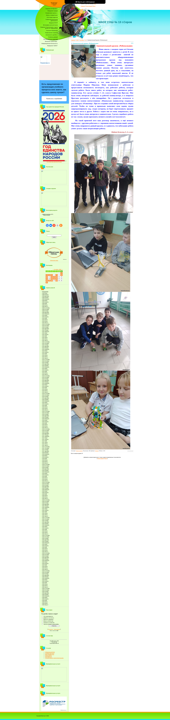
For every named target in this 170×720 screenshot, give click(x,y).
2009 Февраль (45, 299)
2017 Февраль (45, 436)
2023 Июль (45, 550)
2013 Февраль (45, 367)
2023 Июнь (45, 548)
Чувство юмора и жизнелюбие (51, 624)
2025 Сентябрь (46, 588)
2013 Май (44, 371)
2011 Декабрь (45, 346)
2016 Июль (45, 426)
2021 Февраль (45, 507)
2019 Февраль (45, 471)
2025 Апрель (45, 581)
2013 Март (44, 368)
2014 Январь (45, 381)
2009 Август (45, 306)
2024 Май (44, 565)
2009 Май (44, 303)
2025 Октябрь (45, 590)
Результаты (50, 629)
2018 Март (44, 455)
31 (46, 282)
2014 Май (44, 387)
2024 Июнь (45, 566)
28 (56, 280)
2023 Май (44, 547)
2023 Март (44, 544)
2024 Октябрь (45, 572)
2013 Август (45, 374)
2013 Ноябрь (45, 378)
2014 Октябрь (45, 395)
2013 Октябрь (45, 377)
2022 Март (44, 526)
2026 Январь (45, 594)
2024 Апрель (45, 563)
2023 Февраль (45, 542)
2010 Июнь (45, 319)
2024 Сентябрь (46, 570)
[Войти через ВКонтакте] (50, 225)
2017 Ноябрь (45, 449)
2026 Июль (45, 603)
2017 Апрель (45, 439)
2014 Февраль (45, 383)
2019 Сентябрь (46, 482)
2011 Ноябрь (45, 344)
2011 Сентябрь (46, 341)
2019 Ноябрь (45, 485)
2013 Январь (45, 365)
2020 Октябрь (45, 501)
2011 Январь (45, 330)
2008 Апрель (45, 294)
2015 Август (45, 409)
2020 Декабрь (45, 504)
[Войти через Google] (57, 225)
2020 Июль (45, 497)
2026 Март (44, 597)
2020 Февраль (45, 489)
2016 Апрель (45, 421)
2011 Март (44, 333)
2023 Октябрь (45, 554)
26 (51, 280)
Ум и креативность (48, 616)
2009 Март (44, 300)
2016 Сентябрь (46, 429)
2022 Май (44, 529)
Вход (94, 6)
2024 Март (44, 562)
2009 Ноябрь (45, 310)
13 (54, 276)
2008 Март (44, 293)
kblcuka (96, 450)
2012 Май (44, 353)
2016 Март (44, 420)
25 (49, 280)
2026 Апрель (45, 598)
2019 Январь (45, 470)
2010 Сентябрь (46, 324)
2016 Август (45, 427)
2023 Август (45, 551)
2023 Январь (45, 541)
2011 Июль (45, 339)
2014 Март (44, 384)
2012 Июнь (45, 355)
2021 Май (44, 511)
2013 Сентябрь (46, 375)
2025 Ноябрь (45, 591)
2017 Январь (45, 435)
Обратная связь (54, 260)
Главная (83, 6)
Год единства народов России (54, 161)
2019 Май (44, 476)
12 (51, 276)
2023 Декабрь (45, 557)
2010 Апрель (45, 316)
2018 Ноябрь (45, 467)
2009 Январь (45, 297)
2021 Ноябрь (45, 520)
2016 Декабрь (45, 433)
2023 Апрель (45, 545)
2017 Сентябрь (46, 446)
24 (46, 280)
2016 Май (44, 423)
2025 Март (44, 579)
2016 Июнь (45, 424)
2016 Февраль (45, 418)
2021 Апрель (45, 510)
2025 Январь (45, 576)
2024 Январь (45, 559)
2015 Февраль (45, 401)
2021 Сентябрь (46, 517)
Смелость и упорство (49, 622)
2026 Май (44, 600)
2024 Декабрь (45, 575)
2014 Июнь (45, 389)
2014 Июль (45, 390)
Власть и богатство (48, 621)
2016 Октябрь (45, 430)
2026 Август (45, 604)
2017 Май (44, 440)
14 (56, 276)
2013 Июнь (45, 372)
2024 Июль (45, 567)
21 (56, 278)
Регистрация (89, 6)
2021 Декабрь (45, 522)
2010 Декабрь (45, 328)
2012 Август (45, 358)
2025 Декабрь (45, 593)
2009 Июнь (45, 305)
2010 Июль (45, 321)
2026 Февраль (45, 596)
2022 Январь (45, 523)
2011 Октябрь (45, 343)
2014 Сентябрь (46, 393)
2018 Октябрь (45, 466)
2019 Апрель (45, 474)
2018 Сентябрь (46, 464)
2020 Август (45, 498)
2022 (77, 40)
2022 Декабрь (45, 539)
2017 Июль (45, 443)
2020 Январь (45, 488)
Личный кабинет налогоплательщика (54, 658)
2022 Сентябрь (46, 535)
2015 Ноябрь (45, 414)
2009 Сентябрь (46, 308)
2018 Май (44, 458)
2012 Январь (45, 347)
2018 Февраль (45, 454)
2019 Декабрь (45, 486)
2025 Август (45, 587)
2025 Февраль (45, 578)
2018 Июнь (45, 460)
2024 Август (45, 569)
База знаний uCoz (49, 654)
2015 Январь (45, 399)
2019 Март (44, 473)
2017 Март (44, 437)
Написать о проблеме (54, 98)
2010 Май (44, 318)
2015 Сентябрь (46, 411)
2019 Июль (45, 479)
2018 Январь (45, 452)
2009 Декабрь (45, 312)
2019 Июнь (45, 477)
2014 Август (45, 392)
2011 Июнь (45, 337)
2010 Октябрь (45, 325)
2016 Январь (45, 417)
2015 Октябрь (45, 412)
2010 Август (45, 322)
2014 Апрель (45, 386)
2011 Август (45, 340)
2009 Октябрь (45, 309)
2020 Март (44, 491)
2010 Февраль (45, 313)
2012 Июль (45, 356)
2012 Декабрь (45, 364)
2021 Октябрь (45, 519)
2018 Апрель (45, 457)
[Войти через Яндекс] (54, 225)
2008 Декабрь (45, 296)
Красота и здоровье (48, 619)
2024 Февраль (45, 560)
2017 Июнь (45, 442)
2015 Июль (45, 408)
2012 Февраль (45, 349)
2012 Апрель (45, 352)
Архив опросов (57, 629)
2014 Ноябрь (45, 396)
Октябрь (82, 40)
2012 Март (44, 350)
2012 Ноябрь (45, 362)
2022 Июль (45, 532)
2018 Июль (45, 461)
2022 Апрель (45, 528)
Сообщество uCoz (49, 653)
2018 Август (45, 463)
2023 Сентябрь (46, 553)
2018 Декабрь (45, 468)
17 (46, 278)
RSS (95, 3)
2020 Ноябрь (45, 502)
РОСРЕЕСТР (48, 656)
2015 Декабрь (45, 415)
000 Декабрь (45, 291)
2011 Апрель (45, 334)
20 (54, 278)
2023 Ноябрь (45, 556)
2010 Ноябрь (45, 327)
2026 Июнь (45, 601)
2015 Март (44, 402)
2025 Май (44, 582)
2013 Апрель (45, 370)
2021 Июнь (45, 513)
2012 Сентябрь (46, 359)
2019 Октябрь (45, 483)
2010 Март (44, 315)
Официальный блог (50, 652)
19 (51, 278)
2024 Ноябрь (45, 573)
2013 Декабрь (45, 380)
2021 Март (44, 508)
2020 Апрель (45, 492)
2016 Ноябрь (45, 432)
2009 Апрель (45, 302)
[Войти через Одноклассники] (60, 225)
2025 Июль (45, 585)
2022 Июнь (45, 531)
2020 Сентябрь (46, 500)
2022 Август (45, 533)
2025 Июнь (45, 584)
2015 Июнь (45, 406)
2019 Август (45, 480)
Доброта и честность (49, 617)
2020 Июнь (45, 495)
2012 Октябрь (45, 361)
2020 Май (44, 494)
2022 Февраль (45, 525)
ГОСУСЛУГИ (48, 655)
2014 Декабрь (45, 398)
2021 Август (45, 516)
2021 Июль (45, 514)
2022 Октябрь (45, 536)
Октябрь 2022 (57, 269)
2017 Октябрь (45, 448)
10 (46, 276)
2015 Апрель (45, 404)
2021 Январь (45, 505)
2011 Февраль (45, 331)
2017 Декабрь (45, 451)
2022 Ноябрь (45, 538)
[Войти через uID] (47, 225)
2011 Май (44, 336)
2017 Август (45, 445)
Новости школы (46, 214)
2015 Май (44, 405)
